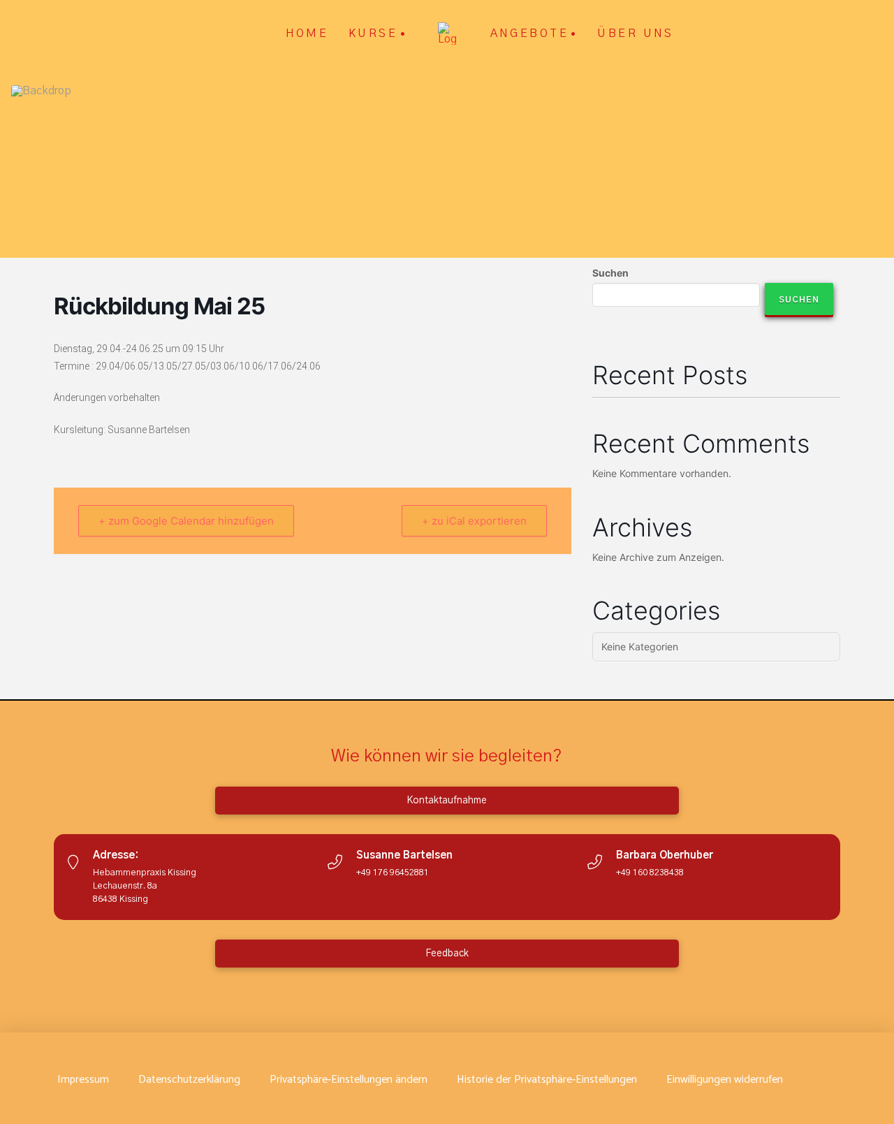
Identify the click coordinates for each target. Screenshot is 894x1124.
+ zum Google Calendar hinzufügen (186, 520)
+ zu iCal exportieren (474, 520)
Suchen (610, 273)
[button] (348, 1080)
